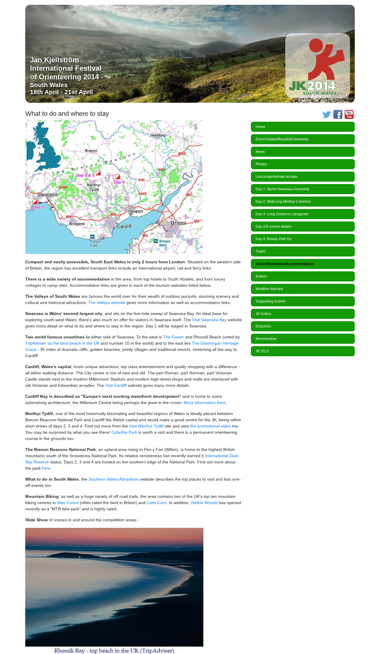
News (260, 152)
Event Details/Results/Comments (282, 139)
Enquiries (263, 326)
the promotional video (210, 426)
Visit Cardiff (116, 385)
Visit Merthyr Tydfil (146, 426)
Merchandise (266, 339)
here (46, 468)
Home (260, 127)
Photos (261, 164)
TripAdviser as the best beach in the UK (62, 343)
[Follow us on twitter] (326, 114)
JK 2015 (262, 351)
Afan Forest (68, 502)
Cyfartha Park (124, 432)
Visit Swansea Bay (209, 319)
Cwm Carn (157, 502)
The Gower (174, 337)
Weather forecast (269, 289)
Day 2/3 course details (274, 226)
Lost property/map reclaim (276, 177)
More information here (205, 402)
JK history (263, 314)
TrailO (260, 251)
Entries (261, 276)
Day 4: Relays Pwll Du (274, 239)
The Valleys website (106, 302)
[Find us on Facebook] (338, 114)
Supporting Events (270, 301)
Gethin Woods (205, 502)
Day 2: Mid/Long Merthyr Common (283, 201)
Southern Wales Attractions (113, 479)
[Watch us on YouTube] (349, 114)
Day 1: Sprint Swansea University (282, 189)
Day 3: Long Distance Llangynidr (282, 214)
